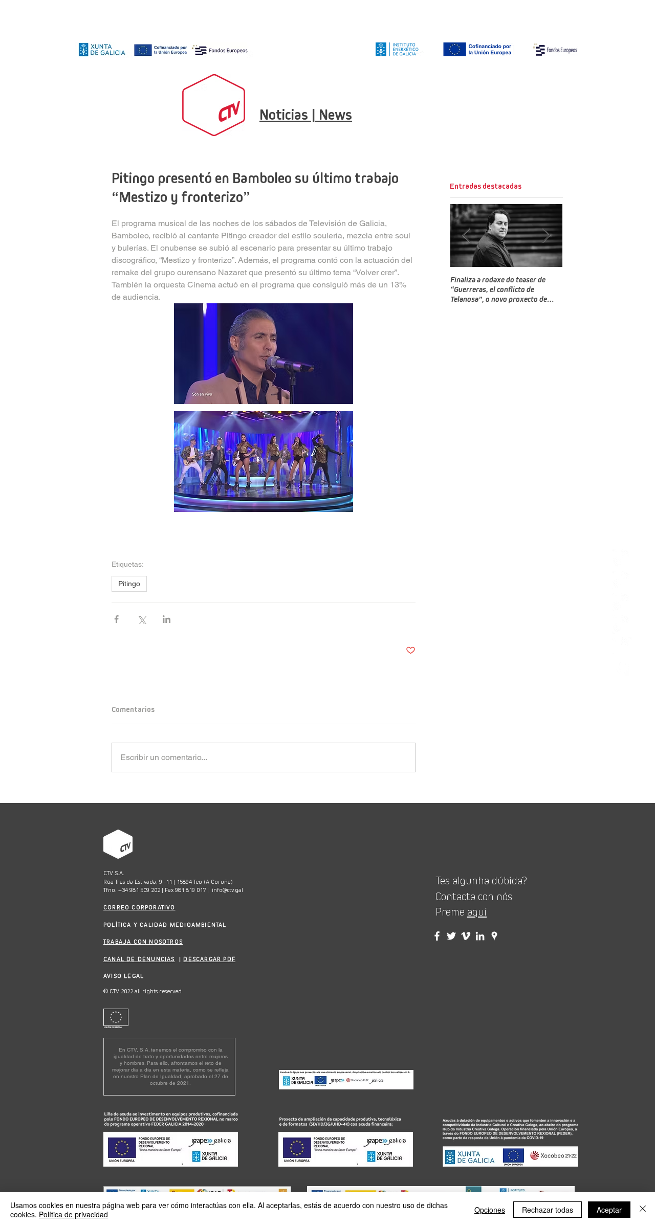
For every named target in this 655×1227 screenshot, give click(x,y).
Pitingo (129, 583)
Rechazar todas (547, 1209)
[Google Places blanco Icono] (622, 668)
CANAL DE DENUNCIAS (139, 959)
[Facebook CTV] (437, 936)
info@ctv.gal (227, 890)
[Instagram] (622, 558)
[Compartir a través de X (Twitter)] (141, 619)
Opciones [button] (489, 1209)
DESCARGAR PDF (209, 959)
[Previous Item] (466, 236)
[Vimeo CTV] (466, 936)
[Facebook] (622, 580)
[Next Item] (546, 236)
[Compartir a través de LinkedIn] (166, 619)
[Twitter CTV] (451, 936)
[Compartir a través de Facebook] (116, 619)
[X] (622, 602)
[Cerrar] (643, 1209)
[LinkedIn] (622, 624)
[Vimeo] (622, 646)
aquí (477, 912)
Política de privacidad (73, 1214)
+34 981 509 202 (139, 890)
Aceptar (609, 1209)
